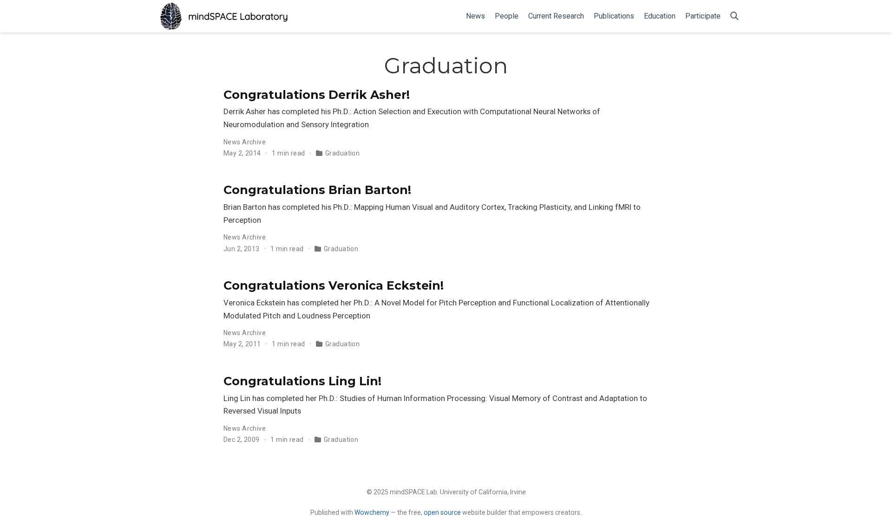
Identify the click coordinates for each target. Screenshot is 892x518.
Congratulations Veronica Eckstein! (333, 285)
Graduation (342, 153)
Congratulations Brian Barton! (317, 190)
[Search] (734, 16)
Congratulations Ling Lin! (302, 381)
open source (442, 512)
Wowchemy (371, 512)
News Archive (244, 142)
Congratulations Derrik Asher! (316, 95)
